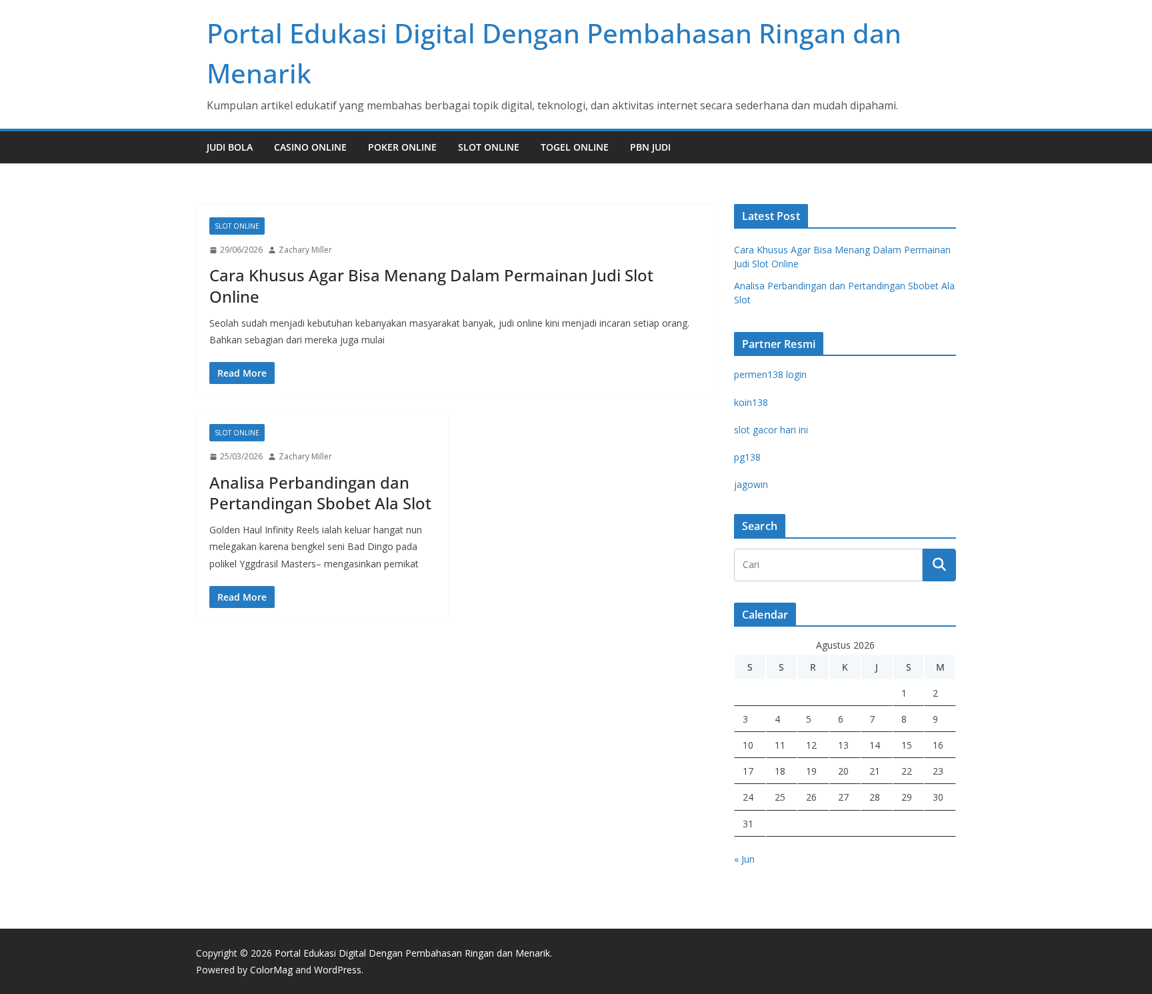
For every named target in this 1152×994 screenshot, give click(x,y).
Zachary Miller (305, 249)
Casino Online (310, 147)
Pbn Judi (650, 147)
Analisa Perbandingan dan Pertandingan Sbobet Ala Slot (320, 492)
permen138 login (770, 374)
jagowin (751, 484)
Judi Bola (230, 147)
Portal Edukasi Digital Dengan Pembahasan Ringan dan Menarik (412, 953)
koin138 (751, 402)
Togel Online (575, 147)
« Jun (744, 859)
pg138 (747, 457)
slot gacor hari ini (771, 429)
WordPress (337, 969)
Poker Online (402, 147)
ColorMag (271, 969)
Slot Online (488, 147)
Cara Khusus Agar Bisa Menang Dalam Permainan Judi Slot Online (431, 285)
